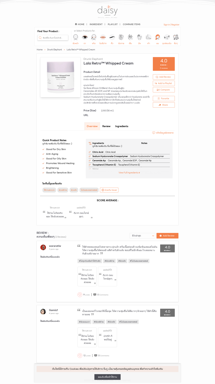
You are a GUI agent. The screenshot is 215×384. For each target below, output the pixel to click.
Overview (92, 126)
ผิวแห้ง (74, 190)
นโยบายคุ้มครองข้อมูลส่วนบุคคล (123, 369)
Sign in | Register (171, 24)
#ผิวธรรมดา (84, 321)
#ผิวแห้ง (122, 261)
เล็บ (130, 43)
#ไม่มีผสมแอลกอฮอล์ (139, 261)
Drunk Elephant (54, 49)
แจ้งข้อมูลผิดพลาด (165, 133)
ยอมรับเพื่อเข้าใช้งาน (107, 377)
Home (40, 49)
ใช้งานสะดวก (49, 190)
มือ (139, 43)
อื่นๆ (176, 43)
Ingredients (121, 126)
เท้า (148, 43)
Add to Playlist (165, 83)
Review (106, 126)
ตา (85, 43)
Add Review (165, 77)
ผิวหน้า (76, 43)
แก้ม (94, 43)
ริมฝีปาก (103, 43)
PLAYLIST (113, 24)
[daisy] (107, 13)
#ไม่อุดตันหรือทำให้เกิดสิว (89, 261)
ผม (157, 43)
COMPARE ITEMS (131, 24)
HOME (81, 24)
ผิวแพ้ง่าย (63, 190)
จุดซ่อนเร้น (166, 43)
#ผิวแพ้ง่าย (109, 261)
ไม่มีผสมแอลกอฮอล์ (89, 190)
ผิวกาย (121, 43)
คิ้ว (112, 43)
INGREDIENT (96, 24)
